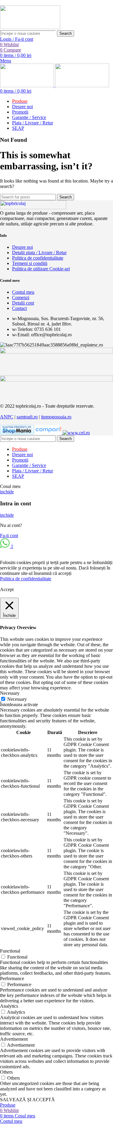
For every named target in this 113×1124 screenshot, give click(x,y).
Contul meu (23, 292)
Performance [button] (12, 978)
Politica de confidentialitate (37, 257)
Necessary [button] (10, 693)
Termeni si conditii (29, 263)
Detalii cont (23, 302)
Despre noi (22, 247)
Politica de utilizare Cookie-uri (41, 268)
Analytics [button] (9, 1006)
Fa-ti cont (9, 535)
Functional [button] (10, 950)
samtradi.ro (27, 416)
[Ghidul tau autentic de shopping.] (49, 432)
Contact (19, 308)
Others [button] (6, 1072)
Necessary (17, 699)
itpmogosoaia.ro (56, 416)
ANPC (6, 416)
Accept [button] (7, 589)
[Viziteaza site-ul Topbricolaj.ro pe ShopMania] (17, 432)
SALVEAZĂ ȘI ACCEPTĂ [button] (27, 1099)
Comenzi (20, 297)
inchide (7, 491)
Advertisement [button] (14, 1039)
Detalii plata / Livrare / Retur (39, 252)
